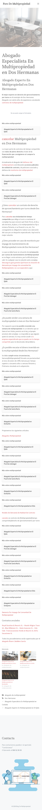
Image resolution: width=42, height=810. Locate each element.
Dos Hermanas (10, 698)
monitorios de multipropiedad (22, 170)
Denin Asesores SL (26, 628)
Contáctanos (7, 747)
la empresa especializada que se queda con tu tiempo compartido (20, 339)
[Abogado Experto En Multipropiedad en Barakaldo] (10, 674)
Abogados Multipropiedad (11, 436)
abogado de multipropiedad (15, 695)
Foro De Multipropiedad (16, 3)
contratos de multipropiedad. (12, 102)
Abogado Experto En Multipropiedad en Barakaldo (8, 682)
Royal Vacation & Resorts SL (12, 625)
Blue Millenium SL (11, 628)
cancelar (8, 139)
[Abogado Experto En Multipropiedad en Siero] (10, 655)
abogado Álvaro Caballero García (14, 641)
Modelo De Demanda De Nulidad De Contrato (18, 513)
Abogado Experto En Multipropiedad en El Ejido (22, 708)
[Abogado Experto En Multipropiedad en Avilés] (28, 655)
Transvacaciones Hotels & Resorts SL (20, 631)
